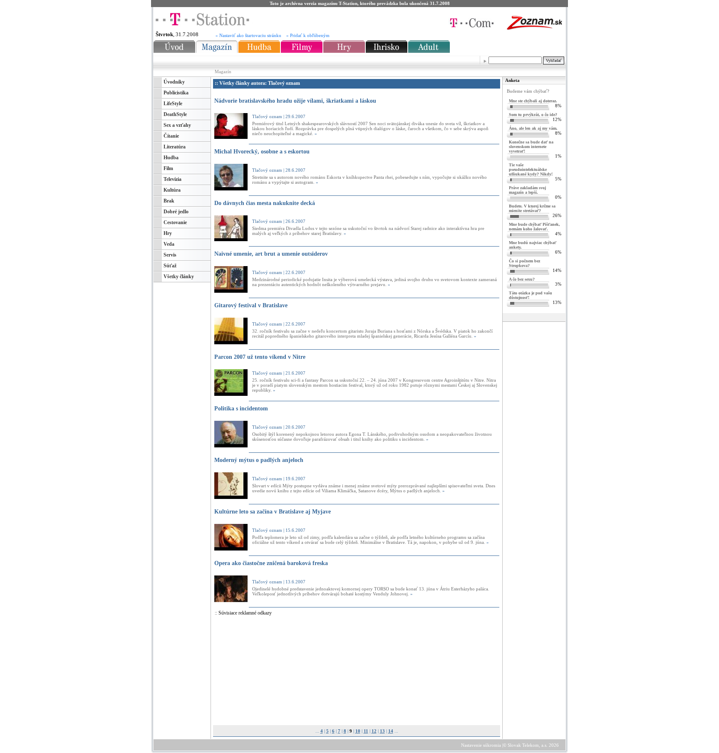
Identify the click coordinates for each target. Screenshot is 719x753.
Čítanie (171, 136)
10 (357, 730)
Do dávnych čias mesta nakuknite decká (264, 203)
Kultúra (172, 190)
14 (390, 730)
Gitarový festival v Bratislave (251, 305)
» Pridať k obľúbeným (308, 35)
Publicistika (176, 93)
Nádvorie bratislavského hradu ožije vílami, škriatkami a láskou (295, 101)
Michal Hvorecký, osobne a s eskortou (262, 151)
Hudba (171, 157)
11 (366, 730)
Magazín (223, 71)
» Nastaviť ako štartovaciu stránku (248, 35)
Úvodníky (174, 82)
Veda (169, 244)
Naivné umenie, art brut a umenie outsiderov (271, 254)
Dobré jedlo (176, 212)
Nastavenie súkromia (481, 745)
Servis (170, 255)
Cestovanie (175, 222)
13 (382, 730)
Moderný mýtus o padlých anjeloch (258, 460)
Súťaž (170, 266)
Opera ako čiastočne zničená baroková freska (271, 563)
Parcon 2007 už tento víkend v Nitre (259, 357)
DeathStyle (175, 114)
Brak (169, 201)
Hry (168, 233)
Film (168, 168)
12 (374, 730)
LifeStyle (173, 103)
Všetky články (179, 276)
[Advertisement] (292, 671)
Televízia (172, 179)
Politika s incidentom (241, 408)
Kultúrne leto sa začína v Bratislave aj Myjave (272, 512)
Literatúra (175, 147)
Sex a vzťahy (177, 125)
